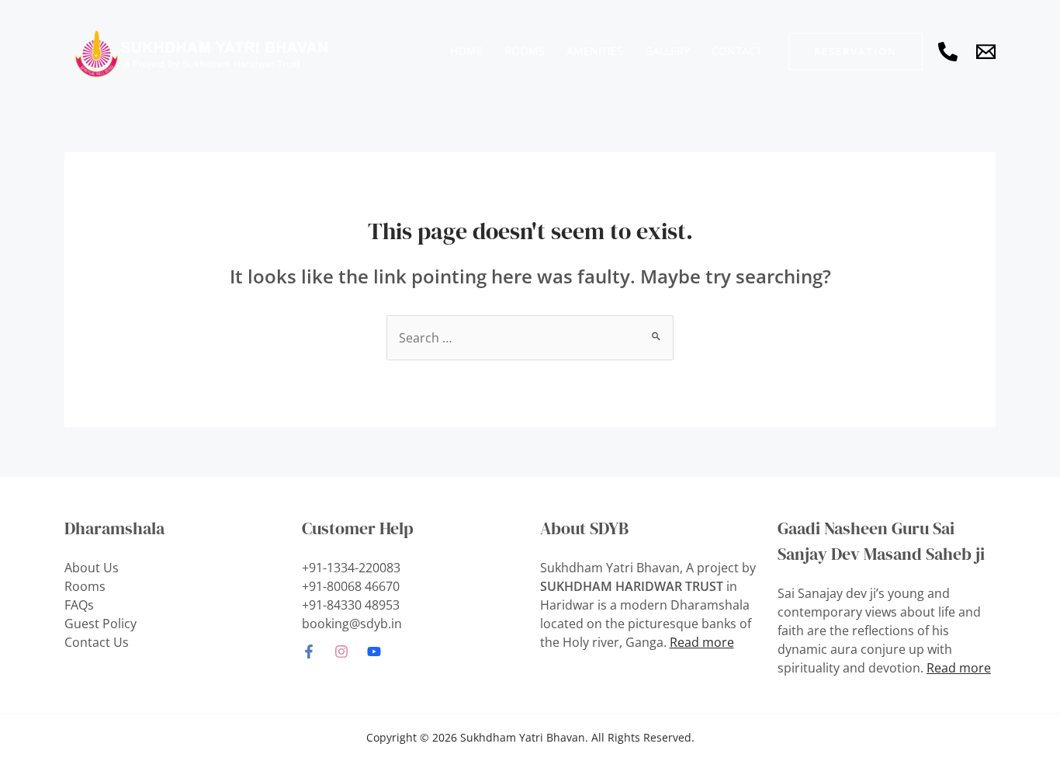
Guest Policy (100, 623)
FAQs (79, 604)
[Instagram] (341, 651)
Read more (702, 642)
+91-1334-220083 (351, 567)
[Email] (986, 51)
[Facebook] (309, 651)
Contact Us (96, 642)
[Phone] (948, 51)
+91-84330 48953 (351, 604)
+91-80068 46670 (351, 586)
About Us (91, 567)
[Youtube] (374, 651)
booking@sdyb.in (352, 623)
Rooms (85, 586)
